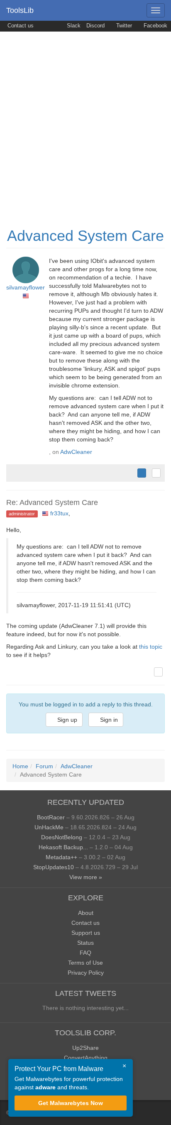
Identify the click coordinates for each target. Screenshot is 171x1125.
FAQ (85, 952)
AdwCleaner (76, 452)
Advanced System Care (85, 235)
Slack (73, 26)
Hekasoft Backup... (63, 847)
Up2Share (85, 1047)
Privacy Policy (86, 972)
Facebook (154, 26)
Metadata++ (61, 857)
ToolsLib (20, 10)
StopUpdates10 (53, 867)
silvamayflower (25, 287)
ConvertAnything (85, 1057)
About (85, 912)
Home (20, 766)
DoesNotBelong (61, 837)
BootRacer (51, 817)
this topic (150, 646)
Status (85, 942)
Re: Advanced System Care (52, 502)
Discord (95, 26)
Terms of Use (85, 962)
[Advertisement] (85, 121)
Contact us (20, 26)
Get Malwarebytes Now (70, 1103)
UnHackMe (49, 827)
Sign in (108, 719)
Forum (44, 766)
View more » (85, 877)
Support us (85, 932)
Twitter (123, 26)
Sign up (66, 719)
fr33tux (59, 513)
